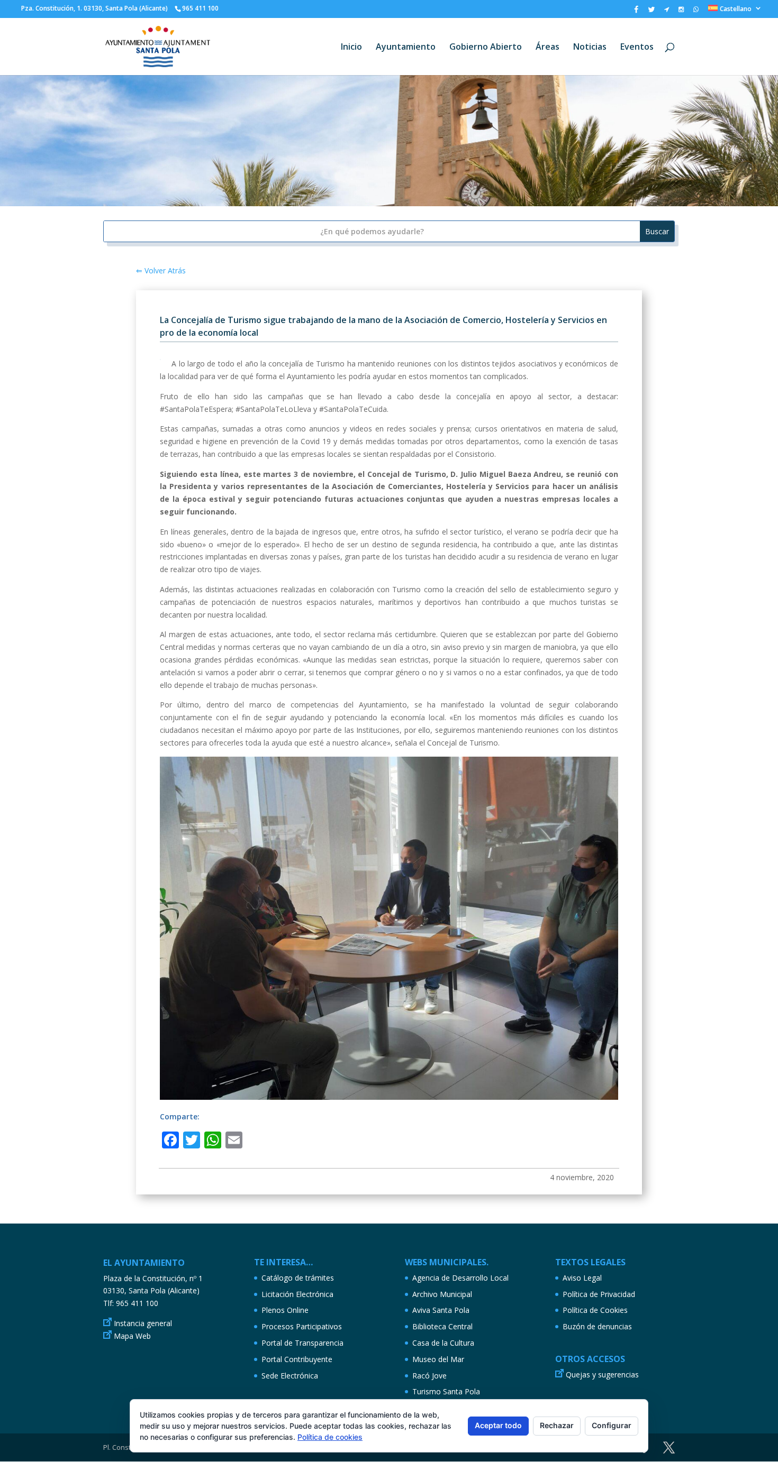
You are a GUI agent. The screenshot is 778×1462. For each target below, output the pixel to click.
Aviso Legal (582, 1278)
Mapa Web (132, 1336)
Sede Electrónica (289, 1376)
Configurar (611, 1425)
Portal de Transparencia (302, 1343)
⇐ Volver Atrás (161, 270)
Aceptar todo (498, 1425)
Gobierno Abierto (485, 47)
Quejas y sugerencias (602, 1374)
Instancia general (143, 1323)
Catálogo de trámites (297, 1278)
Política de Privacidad (599, 1294)
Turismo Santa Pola (446, 1391)
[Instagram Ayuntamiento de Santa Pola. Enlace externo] (681, 11)
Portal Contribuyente (296, 1359)
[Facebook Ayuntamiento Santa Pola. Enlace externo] (636, 12)
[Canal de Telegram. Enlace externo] (666, 11)
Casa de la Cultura (443, 1343)
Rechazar (557, 1425)
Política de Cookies (595, 1310)
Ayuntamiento (406, 47)
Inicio (351, 47)
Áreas (547, 47)
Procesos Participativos (301, 1326)
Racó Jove (429, 1376)
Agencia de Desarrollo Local (460, 1278)
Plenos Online (285, 1310)
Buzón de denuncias (597, 1326)
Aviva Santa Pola (440, 1310)
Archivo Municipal (442, 1294)
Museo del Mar (438, 1359)
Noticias (590, 47)
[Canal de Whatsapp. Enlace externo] (696, 11)
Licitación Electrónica (297, 1294)
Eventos (637, 47)
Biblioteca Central (442, 1326)
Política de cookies (330, 1436)
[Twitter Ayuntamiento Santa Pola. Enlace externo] (651, 12)
